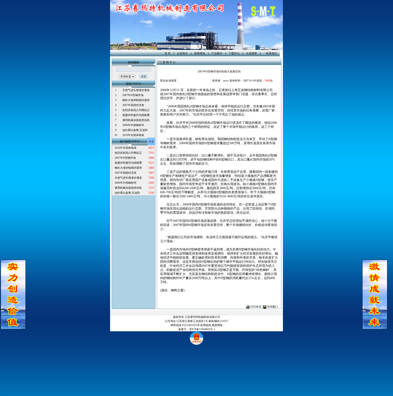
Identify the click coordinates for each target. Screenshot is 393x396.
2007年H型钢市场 (133, 95)
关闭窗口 (272, 306)
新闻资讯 (199, 53)
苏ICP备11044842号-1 (202, 329)
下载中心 (234, 53)
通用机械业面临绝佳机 (136, 120)
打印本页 (255, 306)
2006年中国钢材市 (133, 125)
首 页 (167, 53)
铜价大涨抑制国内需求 (136, 100)
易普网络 (217, 325)
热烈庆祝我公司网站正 (136, 110)
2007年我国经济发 (133, 105)
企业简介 (182, 53)
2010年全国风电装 (133, 135)
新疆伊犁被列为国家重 (136, 115)
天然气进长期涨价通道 (136, 90)
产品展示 (217, 53)
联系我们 (271, 53)
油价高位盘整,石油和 (135, 130)
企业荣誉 (251, 53)
